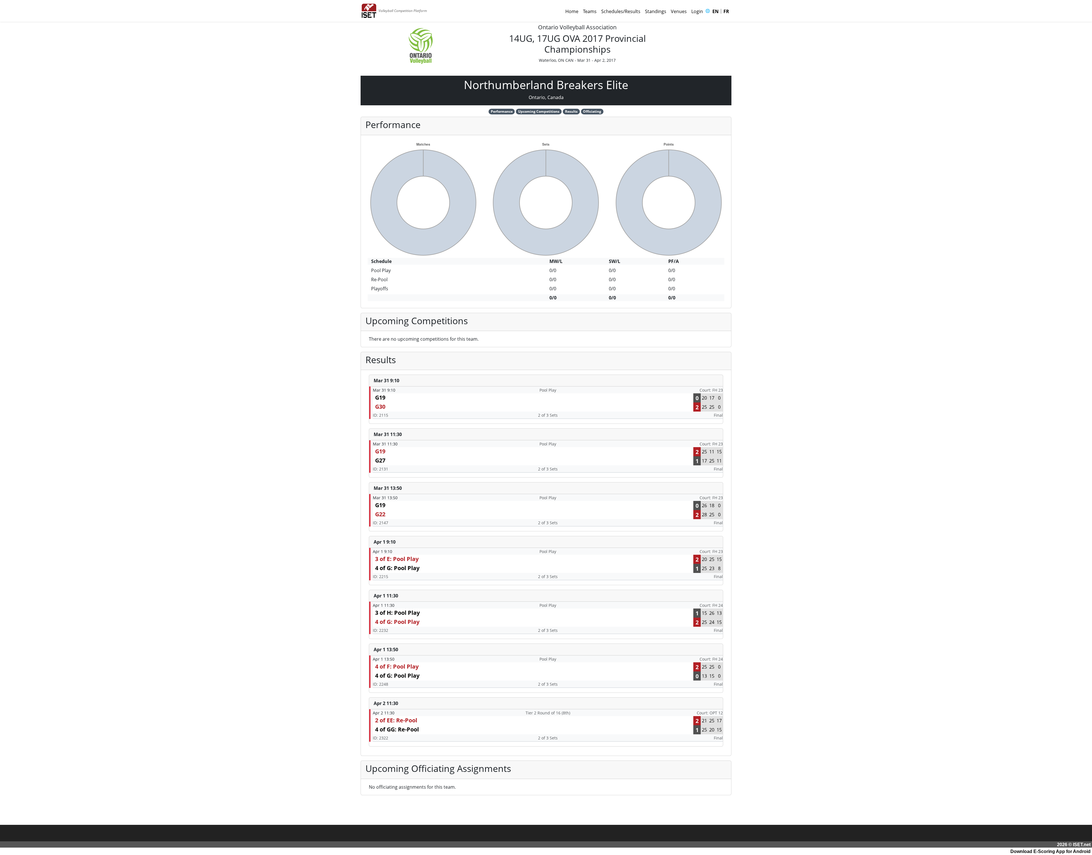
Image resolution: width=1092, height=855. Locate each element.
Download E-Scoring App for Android (1050, 851)
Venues (679, 11)
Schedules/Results (620, 11)
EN (715, 11)
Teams (590, 11)
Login (697, 11)
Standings (655, 11)
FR (726, 11)
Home (571, 11)
